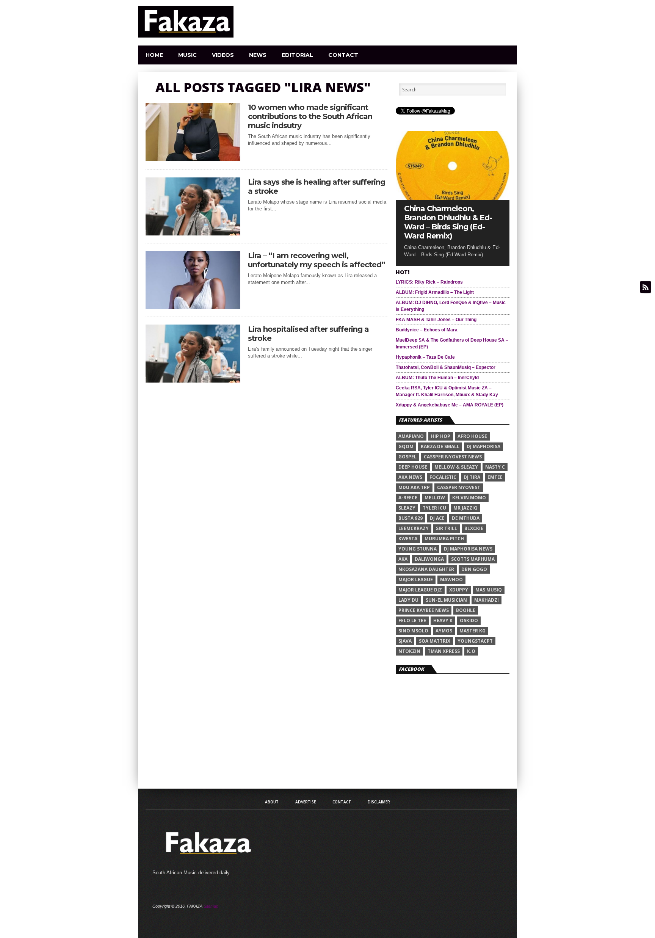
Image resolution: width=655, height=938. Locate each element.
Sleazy (406, 508)
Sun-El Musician (446, 600)
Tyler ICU (434, 508)
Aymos (444, 630)
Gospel (407, 456)
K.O (471, 651)
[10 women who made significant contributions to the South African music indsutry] (193, 158)
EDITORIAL (297, 55)
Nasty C (495, 467)
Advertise (305, 802)
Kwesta (407, 538)
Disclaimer (379, 802)
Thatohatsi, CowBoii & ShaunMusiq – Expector (445, 367)
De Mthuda (465, 518)
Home (154, 55)
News (257, 55)
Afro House (472, 436)
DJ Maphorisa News (468, 549)
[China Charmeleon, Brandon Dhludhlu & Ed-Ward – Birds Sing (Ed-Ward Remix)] (452, 198)
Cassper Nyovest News (453, 456)
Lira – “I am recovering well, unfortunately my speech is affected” (316, 260)
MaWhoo (451, 579)
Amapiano (411, 436)
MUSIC (187, 55)
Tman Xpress (444, 651)
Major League (415, 579)
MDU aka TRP (414, 487)
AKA (402, 559)
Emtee (495, 477)
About (272, 802)
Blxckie (473, 528)
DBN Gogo (474, 569)
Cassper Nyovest (458, 487)
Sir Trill (446, 528)
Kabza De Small (440, 446)
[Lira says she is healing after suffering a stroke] (193, 233)
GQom (406, 446)
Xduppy (458, 590)
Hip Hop (440, 436)
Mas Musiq (488, 590)
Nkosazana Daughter (426, 569)
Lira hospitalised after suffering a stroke (308, 334)
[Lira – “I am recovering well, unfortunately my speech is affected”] (193, 307)
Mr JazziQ (465, 508)
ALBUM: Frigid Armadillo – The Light (435, 292)
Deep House (412, 467)
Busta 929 (410, 518)
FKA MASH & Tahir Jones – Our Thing (436, 319)
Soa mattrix (434, 641)
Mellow (435, 497)
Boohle (465, 610)
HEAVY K (443, 620)
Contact (343, 55)
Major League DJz (420, 590)
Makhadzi (486, 600)
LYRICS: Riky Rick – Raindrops (429, 282)
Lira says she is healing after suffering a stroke (316, 186)
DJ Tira (472, 477)
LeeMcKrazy (413, 528)
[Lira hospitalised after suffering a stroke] (193, 380)
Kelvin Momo (469, 497)
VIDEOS (223, 55)
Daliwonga (429, 559)
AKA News (410, 477)
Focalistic (442, 477)
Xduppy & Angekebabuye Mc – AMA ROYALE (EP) (449, 405)
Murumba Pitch (444, 538)
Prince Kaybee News (423, 610)
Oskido (469, 620)
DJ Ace (437, 518)
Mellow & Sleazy (456, 467)
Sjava (405, 641)
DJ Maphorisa (483, 446)
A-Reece (407, 497)
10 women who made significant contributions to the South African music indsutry (310, 116)
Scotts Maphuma (473, 559)
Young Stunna (417, 549)
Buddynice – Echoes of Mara (427, 330)
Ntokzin (409, 651)
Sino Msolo (413, 630)
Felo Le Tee (412, 620)
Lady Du (408, 600)
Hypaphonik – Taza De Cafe (425, 357)
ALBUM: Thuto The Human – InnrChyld (437, 377)
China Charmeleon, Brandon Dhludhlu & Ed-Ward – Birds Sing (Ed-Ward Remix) (448, 222)
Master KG (472, 630)
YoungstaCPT (475, 641)
